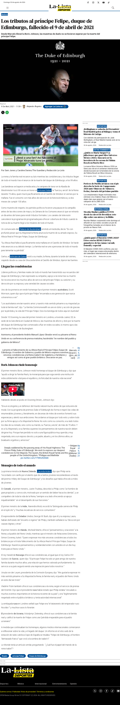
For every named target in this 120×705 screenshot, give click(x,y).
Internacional (102, 209)
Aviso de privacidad (28, 692)
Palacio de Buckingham (30, 229)
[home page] (60, 8)
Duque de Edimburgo (37, 656)
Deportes (102, 126)
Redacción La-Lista (105, 145)
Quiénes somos (5, 692)
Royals (4, 656)
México (20, 684)
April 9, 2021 (78, 353)
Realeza (5, 14)
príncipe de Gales (18, 256)
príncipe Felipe (44, 190)
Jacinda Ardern (44, 471)
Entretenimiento (102, 150)
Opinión (73, 684)
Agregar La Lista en (54, 106)
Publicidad (17, 692)
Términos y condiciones (45, 692)
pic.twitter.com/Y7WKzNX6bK (35, 458)
